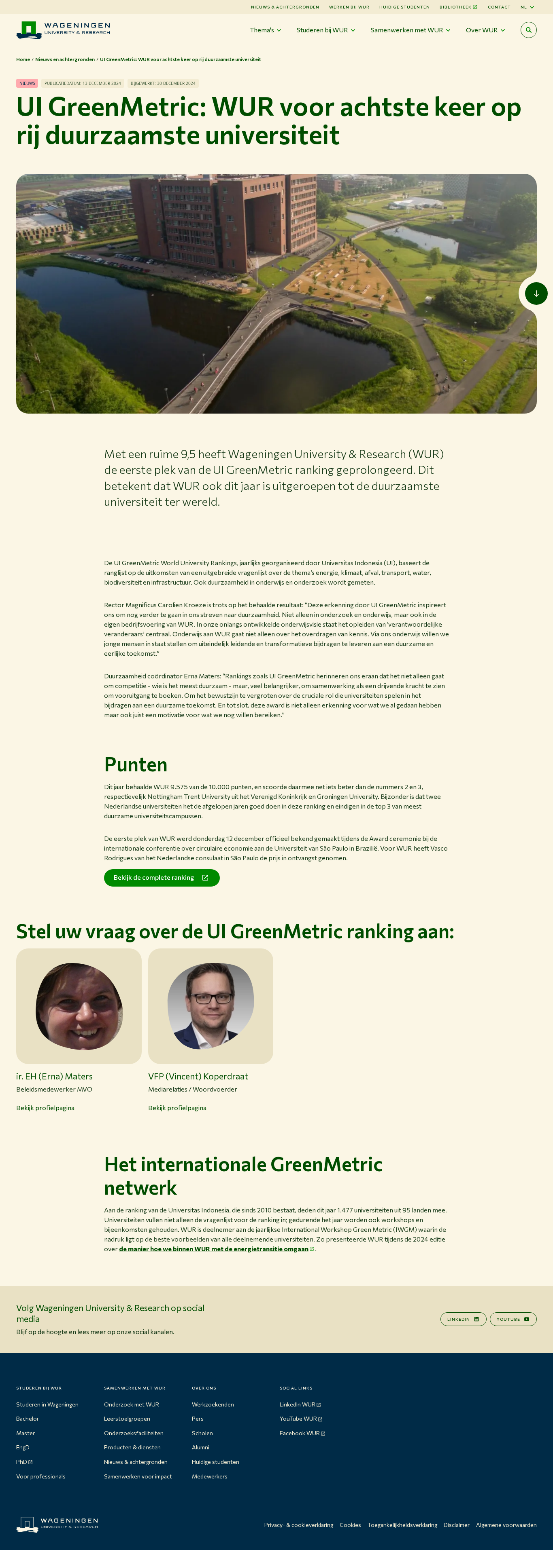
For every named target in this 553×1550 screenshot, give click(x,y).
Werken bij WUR (349, 6)
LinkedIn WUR (297, 1404)
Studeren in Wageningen (47, 1404)
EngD (23, 1447)
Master (25, 1433)
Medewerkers (210, 1476)
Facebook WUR (300, 1433)
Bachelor (27, 1418)
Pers (198, 1418)
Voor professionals (41, 1476)
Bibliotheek (456, 6)
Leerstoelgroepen (127, 1418)
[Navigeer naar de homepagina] (63, 30)
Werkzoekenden (213, 1404)
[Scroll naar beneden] (536, 293)
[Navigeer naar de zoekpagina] (529, 30)
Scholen (202, 1433)
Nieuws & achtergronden (136, 1461)
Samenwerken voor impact (138, 1476)
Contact (499, 6)
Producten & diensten (132, 1447)
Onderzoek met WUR (131, 1404)
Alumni (200, 1447)
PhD (21, 1461)
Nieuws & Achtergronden (285, 6)
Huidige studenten (404, 6)
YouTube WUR (298, 1418)
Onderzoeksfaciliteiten (134, 1433)
